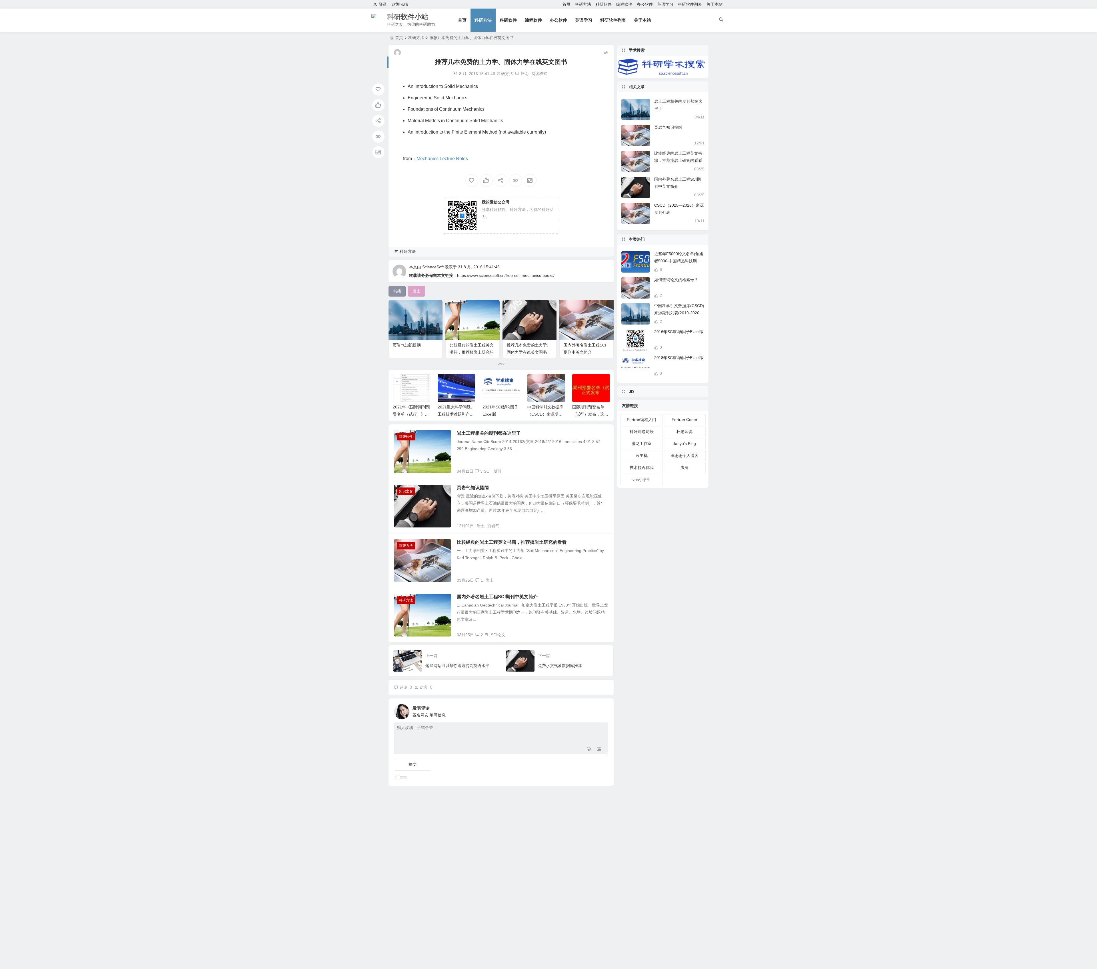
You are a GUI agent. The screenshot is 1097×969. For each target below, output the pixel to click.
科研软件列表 (690, 4)
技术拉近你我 (642, 467)
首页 (566, 4)
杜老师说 (684, 431)
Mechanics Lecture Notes (442, 158)
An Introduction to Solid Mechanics (443, 86)
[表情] (589, 749)
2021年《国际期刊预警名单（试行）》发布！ (411, 414)
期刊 (497, 471)
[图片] (599, 749)
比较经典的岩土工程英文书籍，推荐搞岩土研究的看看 (472, 352)
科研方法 (583, 4)
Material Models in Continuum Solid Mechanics (455, 120)
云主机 (642, 455)
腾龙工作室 (642, 443)
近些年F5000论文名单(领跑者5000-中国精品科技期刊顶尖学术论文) (678, 260)
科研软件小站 (407, 17)
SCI (487, 471)
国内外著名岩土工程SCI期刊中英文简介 (497, 596)
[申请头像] (602, 710)
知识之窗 (406, 491)
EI (486, 634)
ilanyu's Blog (684, 443)
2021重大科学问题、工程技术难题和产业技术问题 (456, 414)
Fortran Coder (684, 419)
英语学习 (665, 4)
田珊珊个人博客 (684, 455)
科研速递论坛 (642, 431)
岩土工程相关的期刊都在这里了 (489, 433)
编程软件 (624, 4)
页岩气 (493, 525)
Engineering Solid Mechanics (437, 97)
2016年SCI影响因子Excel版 (679, 331)
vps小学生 (641, 479)
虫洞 (684, 467)
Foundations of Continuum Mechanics (446, 109)
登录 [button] (383, 4)
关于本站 (714, 4)
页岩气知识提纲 (407, 345)
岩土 (481, 525)
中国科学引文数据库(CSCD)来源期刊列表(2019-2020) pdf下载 (679, 312)
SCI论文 (498, 634)
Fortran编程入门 (641, 419)
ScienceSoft (433, 267)
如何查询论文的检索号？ (676, 279)
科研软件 (604, 4)
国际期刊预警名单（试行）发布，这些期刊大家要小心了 (590, 414)
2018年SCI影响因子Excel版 (679, 357)
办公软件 (645, 4)
